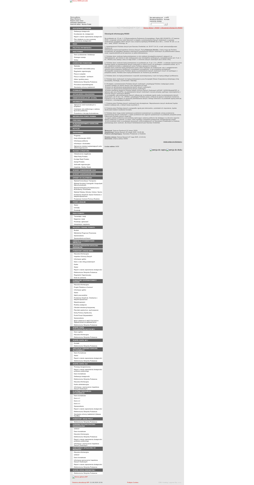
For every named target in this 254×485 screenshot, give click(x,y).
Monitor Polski (86, 24)
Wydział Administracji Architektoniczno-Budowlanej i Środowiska (87, 188)
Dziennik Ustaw (75, 24)
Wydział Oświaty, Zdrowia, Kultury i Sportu (88, 192)
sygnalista (77, 90)
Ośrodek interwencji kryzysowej (84, 307)
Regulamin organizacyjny (82, 71)
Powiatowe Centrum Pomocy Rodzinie (87, 199)
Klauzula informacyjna (81, 254)
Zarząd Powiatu (79, 162)
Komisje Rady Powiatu (81, 159)
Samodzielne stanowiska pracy (84, 68)
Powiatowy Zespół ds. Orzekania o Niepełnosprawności (85, 298)
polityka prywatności (82, 48)
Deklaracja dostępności (82, 31)
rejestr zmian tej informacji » (172, 142)
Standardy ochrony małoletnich (84, 87)
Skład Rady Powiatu (81, 156)
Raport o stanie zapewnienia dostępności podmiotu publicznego (88, 370)
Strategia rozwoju (80, 57)
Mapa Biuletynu (75, 19)
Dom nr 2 (77, 401)
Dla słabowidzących (156, 17)
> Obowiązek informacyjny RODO (171, 28)
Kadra (76, 264)
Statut (76, 205)
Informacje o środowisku (82, 143)
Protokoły (77, 210)
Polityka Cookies (132, 482)
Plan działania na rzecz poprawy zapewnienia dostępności (85, 40)
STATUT (76, 429)
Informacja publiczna (81, 141)
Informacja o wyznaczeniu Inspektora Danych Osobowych (86, 387)
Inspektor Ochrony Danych (83, 256)
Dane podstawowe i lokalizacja (84, 54)
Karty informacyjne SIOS (82, 138)
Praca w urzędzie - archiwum (83, 76)
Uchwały (77, 207)
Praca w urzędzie (80, 74)
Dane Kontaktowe (80, 353)
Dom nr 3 (77, 403)
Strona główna (75, 17)
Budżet (76, 230)
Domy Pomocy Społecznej (83, 313)
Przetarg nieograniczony (82, 367)
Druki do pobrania (80, 277)
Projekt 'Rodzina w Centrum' (83, 287)
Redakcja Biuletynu (156, 19)
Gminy (76, 60)
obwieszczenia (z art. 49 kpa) (85, 98)
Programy (77, 135)
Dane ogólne (78, 332)
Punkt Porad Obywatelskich (83, 315)
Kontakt (166, 19)
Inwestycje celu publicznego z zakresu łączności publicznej (87, 109)
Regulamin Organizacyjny (82, 275)
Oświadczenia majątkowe (82, 154)
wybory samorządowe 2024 (84, 174)
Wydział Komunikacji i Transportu (85, 181)
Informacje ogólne (80, 259)
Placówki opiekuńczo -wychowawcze (86, 310)
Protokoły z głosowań (81, 221)
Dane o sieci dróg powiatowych (84, 262)
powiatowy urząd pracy (83, 419)
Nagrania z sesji (79, 219)
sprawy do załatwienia (82, 178)
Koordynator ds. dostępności (83, 34)
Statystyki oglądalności (78, 22)
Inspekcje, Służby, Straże (82, 167)
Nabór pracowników (80, 295)
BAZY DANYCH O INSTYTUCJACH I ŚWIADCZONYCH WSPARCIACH (86, 321)
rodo (75, 44)
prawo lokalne (79, 202)
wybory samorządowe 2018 (84, 170)
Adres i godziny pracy (81, 79)
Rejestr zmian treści (76, 21)
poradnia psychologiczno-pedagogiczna (84, 425)
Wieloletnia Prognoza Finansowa (85, 233)
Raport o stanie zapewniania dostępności (88, 36)
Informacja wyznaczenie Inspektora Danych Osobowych (86, 461)
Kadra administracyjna (81, 384)
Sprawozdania (79, 235)
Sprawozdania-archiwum (82, 238)
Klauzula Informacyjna (81, 434)
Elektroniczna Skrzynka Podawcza (85, 82)
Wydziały (77, 66)
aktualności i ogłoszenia (84, 94)
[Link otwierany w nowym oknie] (79, 7)
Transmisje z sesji (80, 216)
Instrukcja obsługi (156, 21)
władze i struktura (81, 151)
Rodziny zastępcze (80, 305)
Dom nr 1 (77, 398)
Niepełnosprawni (79, 302)
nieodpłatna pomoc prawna (84, 116)
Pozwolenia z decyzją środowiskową (86, 113)
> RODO (156, 28)
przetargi (77, 120)
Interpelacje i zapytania (82, 224)
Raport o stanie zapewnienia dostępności (88, 464)
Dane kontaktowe (80, 374)
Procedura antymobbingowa (83, 84)
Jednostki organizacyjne (82, 164)
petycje (76, 129)
